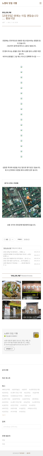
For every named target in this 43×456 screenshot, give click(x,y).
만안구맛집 (14, 405)
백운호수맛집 (33, 408)
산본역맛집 (26, 399)
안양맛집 (5, 393)
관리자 (28, 453)
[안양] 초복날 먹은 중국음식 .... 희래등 (13, 252)
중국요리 (28, 396)
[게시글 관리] (12, 239)
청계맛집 (36, 399)
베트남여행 (6, 389)
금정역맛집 (16, 399)
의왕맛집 (22, 411)
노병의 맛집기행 (16, 402)
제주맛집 (5, 408)
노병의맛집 (36, 402)
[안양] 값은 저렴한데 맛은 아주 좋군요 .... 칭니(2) (16, 258)
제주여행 (14, 408)
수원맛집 (32, 405)
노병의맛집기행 (34, 389)
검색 (39, 427)
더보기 (4, 415)
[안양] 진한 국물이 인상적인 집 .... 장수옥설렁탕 (15, 261)
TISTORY (21, 453)
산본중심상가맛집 (16, 396)
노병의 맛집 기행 (9, 3)
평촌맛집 (5, 396)
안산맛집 (27, 393)
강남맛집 (27, 402)
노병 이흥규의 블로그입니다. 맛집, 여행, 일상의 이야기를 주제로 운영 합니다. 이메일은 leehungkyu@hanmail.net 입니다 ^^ (17, 342)
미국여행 (14, 411)
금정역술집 (16, 389)
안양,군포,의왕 (7, 248)
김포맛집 (5, 411)
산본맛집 (5, 405)
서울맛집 (22, 408)
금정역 (25, 389)
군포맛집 (5, 402)
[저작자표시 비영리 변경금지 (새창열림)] (27, 239)
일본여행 (36, 393)
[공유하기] (10, 239)
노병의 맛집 (6, 399)
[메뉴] (40, 3)
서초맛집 (24, 405)
